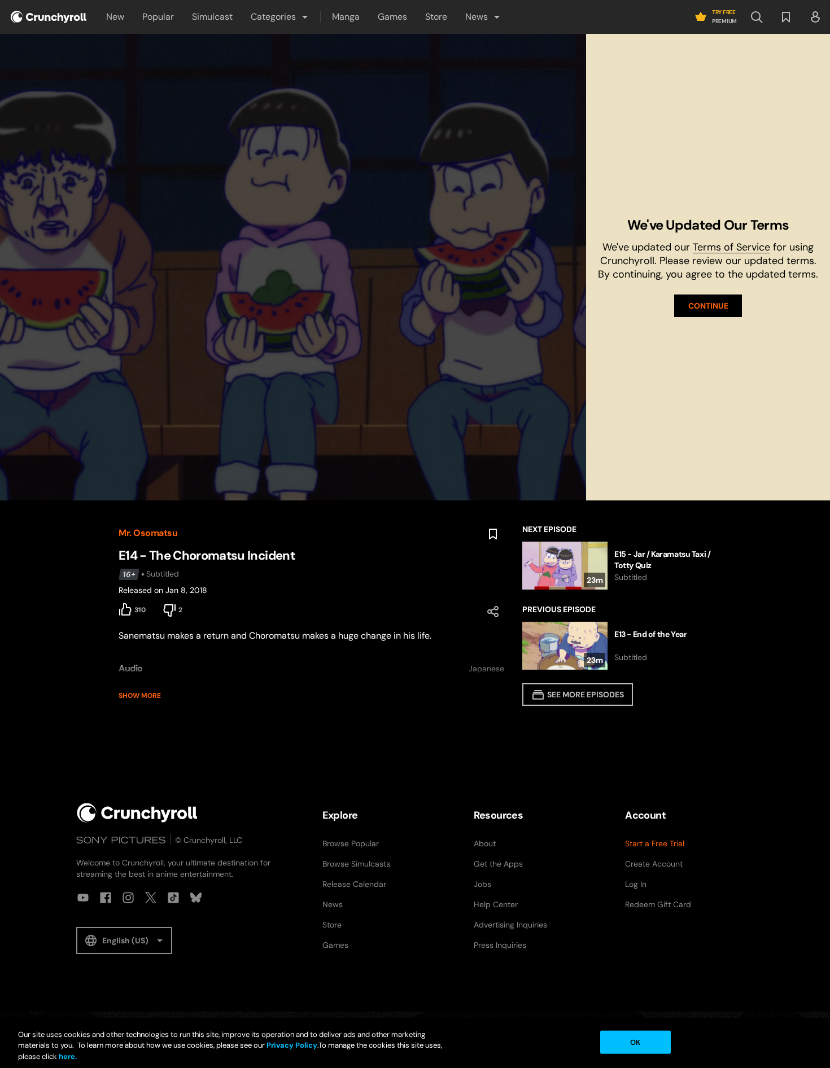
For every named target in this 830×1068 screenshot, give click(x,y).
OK (635, 1042)
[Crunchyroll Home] (137, 812)
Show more (140, 695)
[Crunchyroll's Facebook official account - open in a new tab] (105, 897)
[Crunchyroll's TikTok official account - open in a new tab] (173, 897)
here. (67, 1056)
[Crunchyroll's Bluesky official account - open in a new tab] (196, 897)
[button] (280, 17)
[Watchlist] (786, 17)
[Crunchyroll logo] (48, 17)
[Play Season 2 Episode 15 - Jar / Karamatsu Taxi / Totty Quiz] (616, 566)
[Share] (493, 611)
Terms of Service (731, 247)
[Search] (756, 17)
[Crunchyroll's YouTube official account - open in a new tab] (83, 897)
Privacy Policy (292, 1046)
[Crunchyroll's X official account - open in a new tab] (151, 897)
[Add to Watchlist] (493, 534)
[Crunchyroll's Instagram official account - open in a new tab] (128, 897)
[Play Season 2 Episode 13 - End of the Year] (616, 646)
